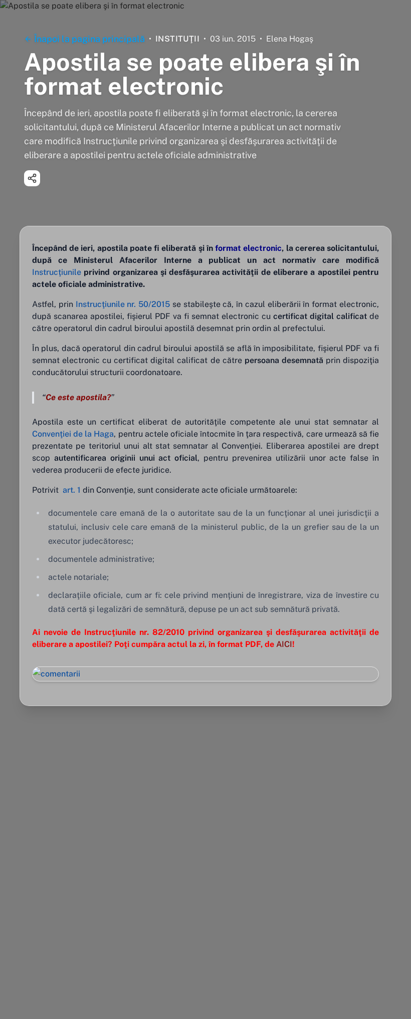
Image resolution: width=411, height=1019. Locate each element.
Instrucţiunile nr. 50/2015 (123, 304)
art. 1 (72, 490)
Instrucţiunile (56, 272)
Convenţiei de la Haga (73, 434)
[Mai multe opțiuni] (32, 178)
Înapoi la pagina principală (89, 39)
